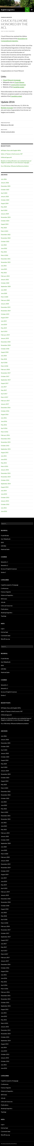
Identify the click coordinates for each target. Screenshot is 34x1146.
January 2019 (5, 338)
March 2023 (4, 231)
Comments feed (5, 635)
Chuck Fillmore (19, 82)
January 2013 (5, 501)
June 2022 (4, 248)
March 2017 (4, 397)
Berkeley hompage (7, 108)
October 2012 (5, 504)
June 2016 (4, 421)
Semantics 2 (4, 565)
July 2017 (4, 387)
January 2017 (5, 404)
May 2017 (4, 390)
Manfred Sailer (5, 549)
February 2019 (5, 335)
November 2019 (5, 310)
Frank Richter (5, 535)
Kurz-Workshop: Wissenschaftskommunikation (15, 166)
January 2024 (5, 214)
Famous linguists (6, 17)
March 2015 (4, 466)
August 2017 (4, 383)
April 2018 (4, 362)
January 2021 (5, 279)
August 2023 (4, 224)
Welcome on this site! (7, 124)
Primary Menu (31, 9)
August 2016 (4, 414)
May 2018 (4, 359)
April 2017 (4, 393)
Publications (4, 609)
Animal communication (8, 131)
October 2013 (5, 497)
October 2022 (5, 241)
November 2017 (5, 373)
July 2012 (4, 508)
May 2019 (4, 328)
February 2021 (5, 276)
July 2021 (4, 265)
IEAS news (4, 599)
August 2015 (4, 452)
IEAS (2, 542)
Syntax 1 (3, 572)
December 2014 (5, 473)
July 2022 (4, 245)
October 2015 (5, 445)
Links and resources (6, 605)
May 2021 (4, 272)
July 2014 (4, 490)
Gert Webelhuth (5, 539)
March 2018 (4, 366)
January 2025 (5, 196)
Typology (3, 616)
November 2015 (5, 442)
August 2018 (4, 352)
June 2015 (4, 459)
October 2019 (5, 314)
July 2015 (4, 456)
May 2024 (4, 207)
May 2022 (4, 252)
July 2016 (4, 418)
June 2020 (4, 293)
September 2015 (6, 449)
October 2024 (5, 200)
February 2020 (5, 300)
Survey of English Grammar (9, 569)
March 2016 (4, 432)
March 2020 (4, 297)
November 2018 (5, 345)
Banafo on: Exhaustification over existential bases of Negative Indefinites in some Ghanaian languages (16, 161)
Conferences (4, 588)
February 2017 (5, 400)
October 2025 (5, 189)
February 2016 (5, 435)
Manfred (11, 31)
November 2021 (5, 262)
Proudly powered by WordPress (9, 1143)
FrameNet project (18, 87)
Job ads (3, 602)
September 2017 (6, 380)
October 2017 (5, 376)
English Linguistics (8, 10)
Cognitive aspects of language (9, 585)
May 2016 (4, 425)
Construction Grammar (18, 85)
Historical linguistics (7, 595)
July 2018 (4, 355)
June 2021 (4, 269)
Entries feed (4, 632)
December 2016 (5, 407)
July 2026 (4, 179)
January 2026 (5, 182)
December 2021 (5, 259)
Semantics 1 (4, 562)
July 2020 (4, 290)
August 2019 (4, 317)
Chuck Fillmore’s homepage (12, 80)
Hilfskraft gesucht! (6, 157)
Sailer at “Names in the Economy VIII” (12, 154)
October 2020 (5, 283)
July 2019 (4, 321)
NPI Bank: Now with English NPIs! (11, 150)
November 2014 (5, 477)
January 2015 (5, 470)
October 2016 (5, 411)
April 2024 (4, 210)
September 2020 (6, 286)
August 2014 (4, 487)
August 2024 (4, 203)
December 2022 (5, 234)
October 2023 (5, 221)
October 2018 (5, 349)
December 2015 (5, 438)
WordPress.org (5, 639)
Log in (2, 628)
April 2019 (4, 331)
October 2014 (5, 480)
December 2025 (5, 186)
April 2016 (4, 428)
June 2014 (4, 494)
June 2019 (4, 324)
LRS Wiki (3, 546)
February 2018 (5, 369)
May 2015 (4, 463)
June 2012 (4, 511)
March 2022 (4, 255)
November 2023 (5, 217)
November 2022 (5, 238)
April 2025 (4, 193)
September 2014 (6, 483)
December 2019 (5, 307)
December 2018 (5, 342)
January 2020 (5, 304)
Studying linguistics (6, 612)
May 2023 (4, 227)
